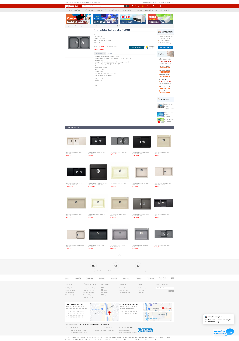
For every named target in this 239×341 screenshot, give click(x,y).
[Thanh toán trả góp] (165, 48)
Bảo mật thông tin (88, 295)
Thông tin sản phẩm (100, 53)
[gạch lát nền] (145, 280)
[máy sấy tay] (133, 280)
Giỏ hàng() (137, 6)
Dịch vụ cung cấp (69, 292)
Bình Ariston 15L (152, 340)
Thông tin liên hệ (69, 295)
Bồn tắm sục (104, 337)
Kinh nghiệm (141, 290)
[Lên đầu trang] (119, 255)
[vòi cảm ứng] (108, 280)
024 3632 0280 (130, 308)
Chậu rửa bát (98, 56)
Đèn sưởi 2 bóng (139, 337)
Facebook (105, 288)
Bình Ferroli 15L (123, 340)
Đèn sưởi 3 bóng (129, 337)
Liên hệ (157, 6)
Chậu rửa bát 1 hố (94, 340)
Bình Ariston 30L (132, 340)
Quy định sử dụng (70, 290)
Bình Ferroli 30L (104, 340)
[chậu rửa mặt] (84, 280)
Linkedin (105, 292)
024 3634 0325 (83, 308)
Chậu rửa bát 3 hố (73, 340)
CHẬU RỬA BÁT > (89, 26)
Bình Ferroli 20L (113, 340)
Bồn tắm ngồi (89, 337)
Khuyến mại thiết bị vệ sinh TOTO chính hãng (168, 114)
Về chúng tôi (68, 288)
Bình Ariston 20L (142, 340)
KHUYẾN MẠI (147, 6)
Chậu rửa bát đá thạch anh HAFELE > (105, 26)
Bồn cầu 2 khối (72, 337)
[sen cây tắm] (96, 280)
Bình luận (109, 53)
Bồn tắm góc (112, 337)
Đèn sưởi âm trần (149, 337)
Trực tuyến (122, 288)
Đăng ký (164, 2)
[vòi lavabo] (72, 280)
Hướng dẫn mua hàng (89, 288)
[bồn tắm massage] (120, 280)
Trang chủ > (69, 26)
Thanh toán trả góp (125, 292)
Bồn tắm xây (120, 337)
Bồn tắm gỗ (97, 337)
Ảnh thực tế (141, 292)
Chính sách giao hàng (89, 290)
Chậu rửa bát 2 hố (83, 340)
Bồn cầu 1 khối (81, 337)
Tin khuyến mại (142, 288)
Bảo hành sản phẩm (88, 292)
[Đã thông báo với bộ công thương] (145, 332)
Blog (104, 295)
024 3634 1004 (74, 308)
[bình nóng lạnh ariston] (169, 280)
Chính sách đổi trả (88, 297)
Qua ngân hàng (124, 290)
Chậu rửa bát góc (159, 337)
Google (105, 290)
